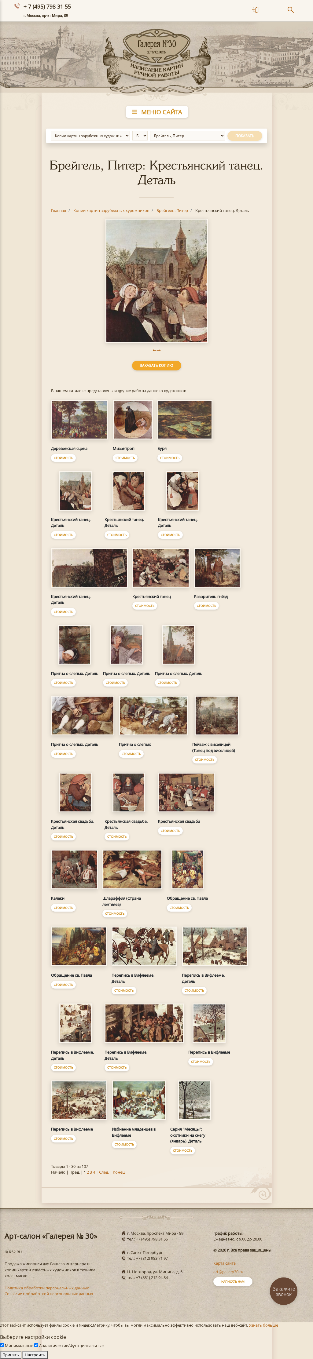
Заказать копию (156, 365)
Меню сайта (161, 112)
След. (104, 1172)
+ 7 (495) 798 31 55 (47, 6)
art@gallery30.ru (228, 1271)
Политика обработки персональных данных (47, 1288)
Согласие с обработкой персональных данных (49, 1293)
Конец (119, 1172)
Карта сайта (224, 1263)
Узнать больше (263, 1325)
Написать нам (233, 1281)
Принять (10, 1354)
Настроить (35, 1354)
